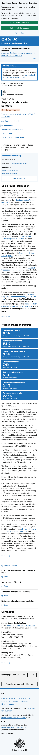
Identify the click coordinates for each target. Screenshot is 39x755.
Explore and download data (12, 129)
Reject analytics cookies (19, 28)
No (34, 674)
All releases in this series (10, 121)
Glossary (24, 701)
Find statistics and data (15, 83)
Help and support (8, 704)
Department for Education (19, 163)
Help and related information (13, 137)
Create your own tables (9, 173)
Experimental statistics (15, 156)
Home (3, 83)
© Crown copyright (19, 750)
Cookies (4, 698)
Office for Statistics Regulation (13, 717)
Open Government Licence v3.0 (13, 727)
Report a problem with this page (19, 684)
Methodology (7, 133)
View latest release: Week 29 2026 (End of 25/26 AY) (18, 115)
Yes (25, 674)
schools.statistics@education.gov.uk (21, 625)
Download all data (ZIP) (10, 170)
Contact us (25, 698)
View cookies (19, 33)
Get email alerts (19, 178)
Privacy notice (14, 698)
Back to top (5, 316)
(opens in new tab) (18, 296)
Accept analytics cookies (19, 22)
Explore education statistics (14, 43)
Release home (7, 126)
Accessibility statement (10, 701)
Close (35, 59)
